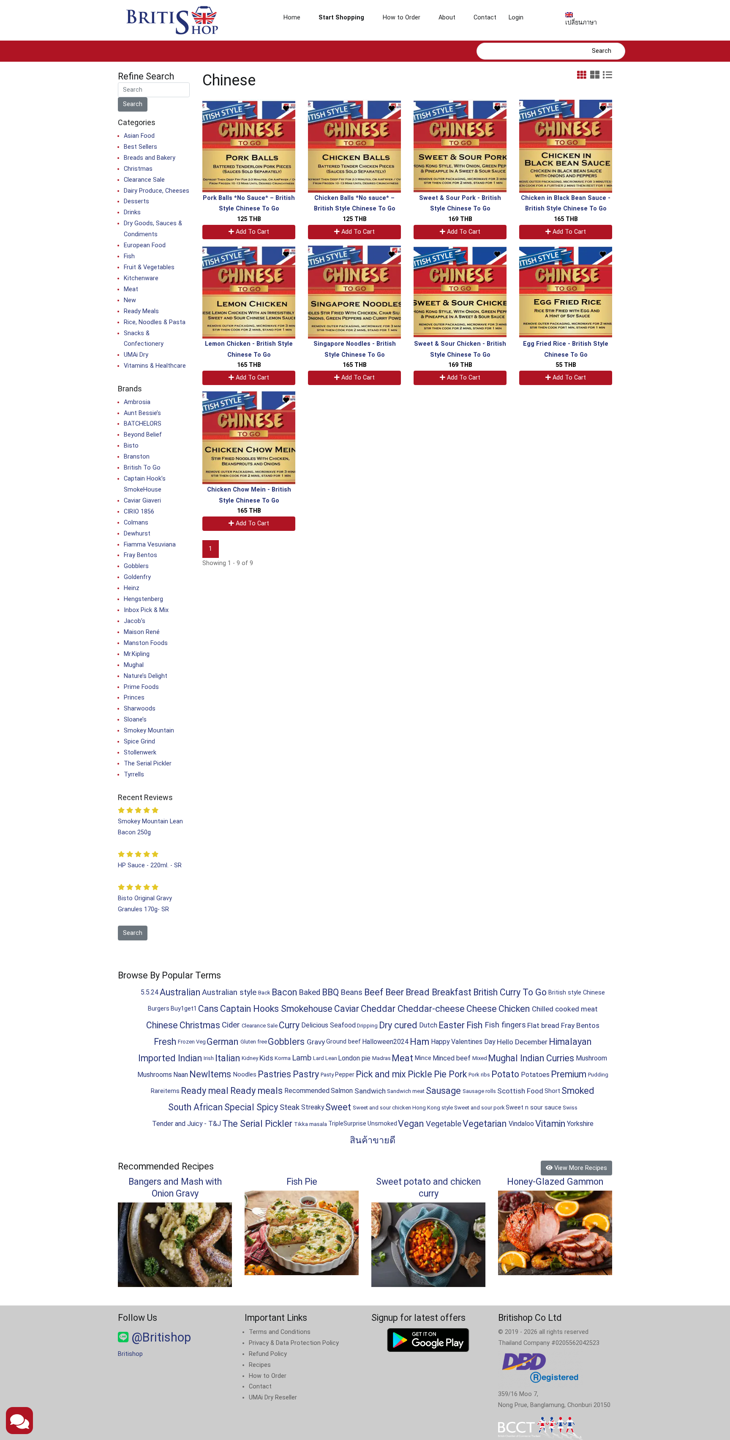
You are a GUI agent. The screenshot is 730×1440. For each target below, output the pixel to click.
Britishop (130, 1354)
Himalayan (570, 1041)
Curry (289, 1025)
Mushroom (591, 1058)
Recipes (260, 1365)
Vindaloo (521, 1124)
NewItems (210, 1074)
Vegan (411, 1123)
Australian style (229, 992)
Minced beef (452, 1058)
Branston (137, 456)
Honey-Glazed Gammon (555, 1181)
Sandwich (370, 1091)
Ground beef (343, 1041)
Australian (180, 992)
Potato (505, 1074)
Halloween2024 (385, 1042)
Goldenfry (137, 577)
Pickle (420, 1074)
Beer (394, 992)
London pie (354, 1058)
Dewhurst (137, 533)
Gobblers (136, 566)
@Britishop (159, 1337)
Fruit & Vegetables (149, 267)
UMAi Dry (136, 354)
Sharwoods (139, 708)
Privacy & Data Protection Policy (294, 1343)
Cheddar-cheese (431, 1008)
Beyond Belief (143, 434)
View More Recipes (580, 1168)
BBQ (330, 992)
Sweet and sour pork (479, 1107)
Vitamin (550, 1123)
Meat (131, 289)
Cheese (481, 1008)
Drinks (132, 212)
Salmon (342, 1091)
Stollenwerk (140, 752)
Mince (423, 1058)
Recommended (307, 1091)
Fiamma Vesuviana (150, 544)
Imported (157, 1058)
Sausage (443, 1090)
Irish (209, 1058)
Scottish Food (520, 1091)
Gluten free (253, 1041)
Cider (231, 1025)
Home (291, 17)
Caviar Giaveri (142, 500)
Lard (318, 1058)
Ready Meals (141, 311)
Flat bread (543, 1025)
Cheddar (378, 1008)
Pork (458, 1074)
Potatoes (535, 1075)
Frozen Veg (192, 1041)
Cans (208, 1008)
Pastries (274, 1074)
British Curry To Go (510, 992)
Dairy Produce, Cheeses (156, 190)
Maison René (142, 632)
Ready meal (205, 1090)
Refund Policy (268, 1354)
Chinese (162, 1025)
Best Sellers (140, 146)
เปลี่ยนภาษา (581, 22)
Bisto (131, 445)
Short (552, 1091)
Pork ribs (479, 1074)
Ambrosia (137, 402)
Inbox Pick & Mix (146, 610)
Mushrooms (154, 1075)
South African (195, 1107)
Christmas (138, 168)
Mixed (479, 1058)
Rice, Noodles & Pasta (154, 322)
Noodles (244, 1074)
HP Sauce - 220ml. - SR (150, 865)
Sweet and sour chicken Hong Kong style (403, 1107)
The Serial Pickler (148, 763)
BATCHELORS (142, 423)
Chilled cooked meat (565, 1009)
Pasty (327, 1074)
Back (264, 992)
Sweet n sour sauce (533, 1107)
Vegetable (443, 1124)
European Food (145, 245)
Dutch (428, 1025)
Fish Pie (301, 1181)
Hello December (522, 1042)
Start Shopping (341, 17)
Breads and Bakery (149, 157)
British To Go (142, 467)
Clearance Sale (144, 179)
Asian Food (139, 135)
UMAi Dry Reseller (273, 1397)
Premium (568, 1074)
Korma (283, 1058)
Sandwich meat (406, 1091)
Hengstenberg (143, 599)
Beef (374, 992)
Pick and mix (381, 1074)
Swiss (570, 1107)
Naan (180, 1075)
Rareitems (165, 1091)
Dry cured (398, 1025)
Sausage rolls (479, 1091)
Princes (134, 697)
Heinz (131, 588)
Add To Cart (251, 231)
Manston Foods (146, 643)
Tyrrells (134, 774)
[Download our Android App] (428, 1340)
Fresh (165, 1041)
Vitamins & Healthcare (155, 365)
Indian (190, 1058)
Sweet (338, 1107)
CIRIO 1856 (139, 511)
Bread (418, 992)
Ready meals (256, 1090)
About (447, 17)
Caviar (346, 1008)
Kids (266, 1058)
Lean (331, 1058)
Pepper (344, 1074)
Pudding (598, 1074)
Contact (485, 17)
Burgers (158, 1008)
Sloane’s (135, 719)
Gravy (316, 1042)
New (130, 300)
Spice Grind (139, 741)
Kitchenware (141, 278)
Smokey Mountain (149, 730)
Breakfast (451, 992)
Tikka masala (310, 1124)
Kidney (250, 1058)
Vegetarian (485, 1123)
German (222, 1041)
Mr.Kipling (137, 654)
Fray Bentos (140, 555)
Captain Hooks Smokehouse (276, 1008)
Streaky (312, 1107)
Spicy (267, 1107)
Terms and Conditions (280, 1332)
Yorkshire (580, 1124)
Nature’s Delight (145, 676)
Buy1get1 (184, 1008)
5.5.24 (149, 992)
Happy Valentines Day (463, 1042)
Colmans (136, 522)
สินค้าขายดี (372, 1140)
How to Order (401, 17)
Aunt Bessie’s (142, 413)
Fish (129, 256)
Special (239, 1107)
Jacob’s (134, 621)
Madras (381, 1058)
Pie (440, 1074)
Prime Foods (141, 687)
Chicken (514, 1008)
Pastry (306, 1074)
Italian (227, 1058)
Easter (452, 1025)
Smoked (577, 1090)
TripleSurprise (347, 1123)
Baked (309, 992)
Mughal (134, 665)
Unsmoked (382, 1123)
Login (516, 17)
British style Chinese (576, 992)
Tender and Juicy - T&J (186, 1124)
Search (601, 51)
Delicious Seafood (328, 1025)
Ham (419, 1041)
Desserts (136, 201)
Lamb (302, 1058)
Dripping (367, 1025)
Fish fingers (505, 1025)
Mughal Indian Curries (531, 1058)
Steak (290, 1107)
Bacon (284, 992)
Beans (351, 992)
